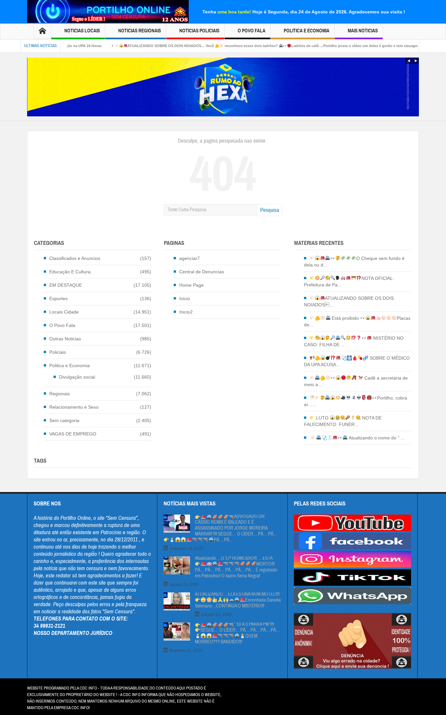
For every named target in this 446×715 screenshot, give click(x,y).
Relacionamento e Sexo (74, 407)
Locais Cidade (64, 312)
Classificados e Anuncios (74, 258)
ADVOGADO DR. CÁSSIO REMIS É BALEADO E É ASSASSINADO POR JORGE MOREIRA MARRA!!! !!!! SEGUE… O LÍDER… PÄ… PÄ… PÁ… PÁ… (236, 528)
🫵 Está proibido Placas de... (357, 321)
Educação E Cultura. (70, 271)
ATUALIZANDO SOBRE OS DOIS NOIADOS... (349, 301)
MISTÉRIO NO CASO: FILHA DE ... (354, 341)
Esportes (58, 298)
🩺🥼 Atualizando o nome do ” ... (363, 437)
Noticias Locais (82, 31)
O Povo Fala (251, 31)
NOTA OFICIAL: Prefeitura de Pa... (349, 281)
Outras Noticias (65, 338)
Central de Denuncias (201, 271)
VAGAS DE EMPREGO (72, 433)
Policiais (57, 352)
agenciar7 (189, 258)
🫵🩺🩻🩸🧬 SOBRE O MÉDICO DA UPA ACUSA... (357, 361)
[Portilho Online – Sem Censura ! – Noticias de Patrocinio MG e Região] (108, 10)
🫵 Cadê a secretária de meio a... (356, 381)
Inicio (184, 298)
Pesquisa (269, 210)
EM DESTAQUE (65, 285)
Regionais (59, 393)
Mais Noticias (363, 31)
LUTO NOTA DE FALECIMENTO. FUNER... (343, 421)
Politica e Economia (306, 31)
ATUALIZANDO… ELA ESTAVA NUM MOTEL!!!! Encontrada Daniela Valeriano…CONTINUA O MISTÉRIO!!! (238, 600)
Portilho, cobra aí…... (355, 401)
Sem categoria (64, 420)
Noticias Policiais (199, 31)
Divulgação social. (77, 377)
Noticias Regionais (139, 31)
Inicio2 (186, 312)
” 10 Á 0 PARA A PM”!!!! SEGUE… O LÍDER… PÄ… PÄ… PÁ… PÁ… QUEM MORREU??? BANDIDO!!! (237, 633)
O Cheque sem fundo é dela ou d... (354, 261)
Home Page (191, 285)
